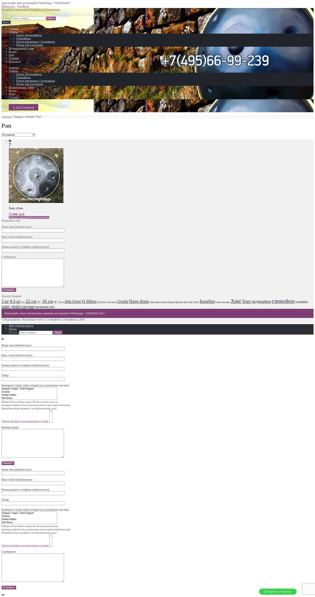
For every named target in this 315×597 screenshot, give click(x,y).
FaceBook (23, 6)
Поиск (13, 329)
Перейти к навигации (15, 9)
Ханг (236, 301)
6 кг (23, 302)
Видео (13, 51)
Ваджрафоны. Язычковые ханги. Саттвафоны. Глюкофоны (53, 13)
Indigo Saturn (155, 302)
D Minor (89, 301)
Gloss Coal (102, 302)
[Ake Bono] (29, 398)
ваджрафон (261, 301)
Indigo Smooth (168, 302)
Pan (185, 302)
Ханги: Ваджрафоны (29, 35)
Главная (14, 28)
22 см (31, 301)
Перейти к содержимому (44, 9)
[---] (50, 411)
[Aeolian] (29, 391)
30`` (56, 301)
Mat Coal (179, 302)
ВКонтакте (8, 6)
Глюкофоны (23, 38)
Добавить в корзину (19, 217)
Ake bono (72, 301)
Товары (13, 31)
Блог (12, 54)
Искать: (6, 18)
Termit (196, 302)
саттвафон (301, 301)
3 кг (5, 301)
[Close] (2, 594)
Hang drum (139, 301)
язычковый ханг (45, 306)
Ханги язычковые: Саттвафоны (35, 41)
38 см (61, 302)
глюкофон (283, 301)
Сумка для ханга (223, 302)
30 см (47, 301)
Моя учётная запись (21, 325)
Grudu (122, 301)
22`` (39, 301)
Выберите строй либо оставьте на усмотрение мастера (36, 403)
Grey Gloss (111, 302)
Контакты (15, 61)
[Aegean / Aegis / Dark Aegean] (29, 388)
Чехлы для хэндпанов (29, 45)
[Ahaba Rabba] (29, 395)
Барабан (207, 301)
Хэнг (246, 301)
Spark (190, 302)
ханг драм (10, 306)
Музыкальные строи (21, 48)
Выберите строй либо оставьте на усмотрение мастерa (36, 527)
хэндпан (27, 306)
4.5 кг (15, 301)
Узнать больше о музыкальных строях (24, 421)
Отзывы (14, 58)
